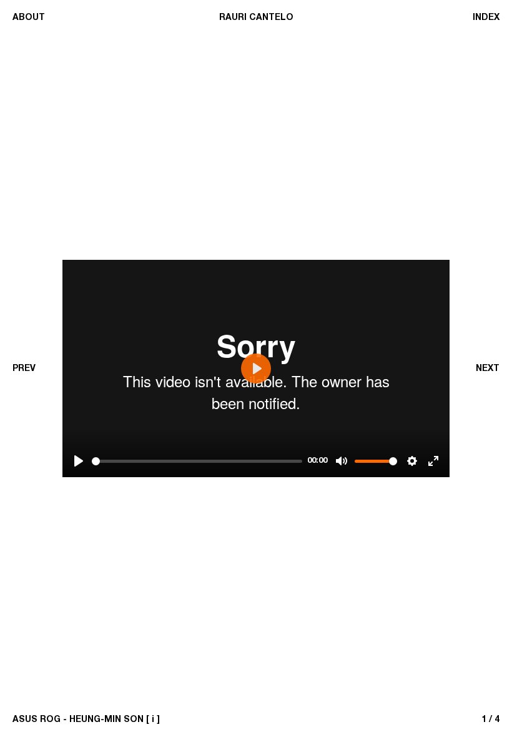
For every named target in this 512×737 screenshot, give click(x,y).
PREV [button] (24, 368)
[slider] (197, 461)
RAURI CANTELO (256, 17)
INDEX (486, 17)
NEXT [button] (488, 368)
